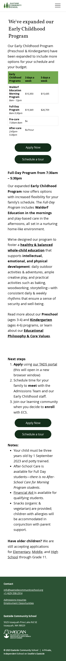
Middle (37, 552)
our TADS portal (45, 364)
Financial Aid (24, 492)
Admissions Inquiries (15, 599)
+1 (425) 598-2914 (13, 593)
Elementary (21, 552)
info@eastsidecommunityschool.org (23, 590)
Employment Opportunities (19, 603)
